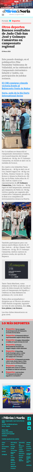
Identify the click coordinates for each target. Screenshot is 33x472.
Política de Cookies (7, 432)
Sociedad (28, 446)
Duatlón (21, 457)
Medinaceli (13, 466)
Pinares (12, 444)
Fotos (4, 451)
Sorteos (28, 465)
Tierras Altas (14, 450)
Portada (5, 21)
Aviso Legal (5, 430)
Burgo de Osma (13, 453)
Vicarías (13, 457)
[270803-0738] (16, 397)
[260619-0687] (16, 270)
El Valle (12, 448)
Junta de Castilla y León (28, 458)
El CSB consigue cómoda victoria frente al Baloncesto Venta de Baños (16, 86)
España (28, 442)
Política (28, 444)
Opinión (4, 454)
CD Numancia (21, 445)
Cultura (28, 450)
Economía (28, 448)
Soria (3, 442)
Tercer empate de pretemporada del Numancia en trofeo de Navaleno (16, 331)
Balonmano (21, 453)
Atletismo (21, 451)
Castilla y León (28, 454)
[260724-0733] (16, 4)
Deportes (16, 21)
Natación (21, 455)
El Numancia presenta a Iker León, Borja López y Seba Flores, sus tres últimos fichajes (18, 361)
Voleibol (21, 449)
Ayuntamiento (5, 446)
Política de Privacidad (8, 433)
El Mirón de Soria (16, 11)
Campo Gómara (13, 460)
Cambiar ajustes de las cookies (10, 439)
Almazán (13, 464)
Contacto (4, 435)
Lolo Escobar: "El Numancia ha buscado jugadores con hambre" (15, 374)
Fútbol (20, 448)
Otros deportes (13, 27)
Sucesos (4, 448)
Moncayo (13, 462)
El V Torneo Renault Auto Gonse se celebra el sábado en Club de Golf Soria (16, 367)
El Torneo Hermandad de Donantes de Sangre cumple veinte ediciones (16, 346)
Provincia (14, 442)
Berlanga (13, 446)
